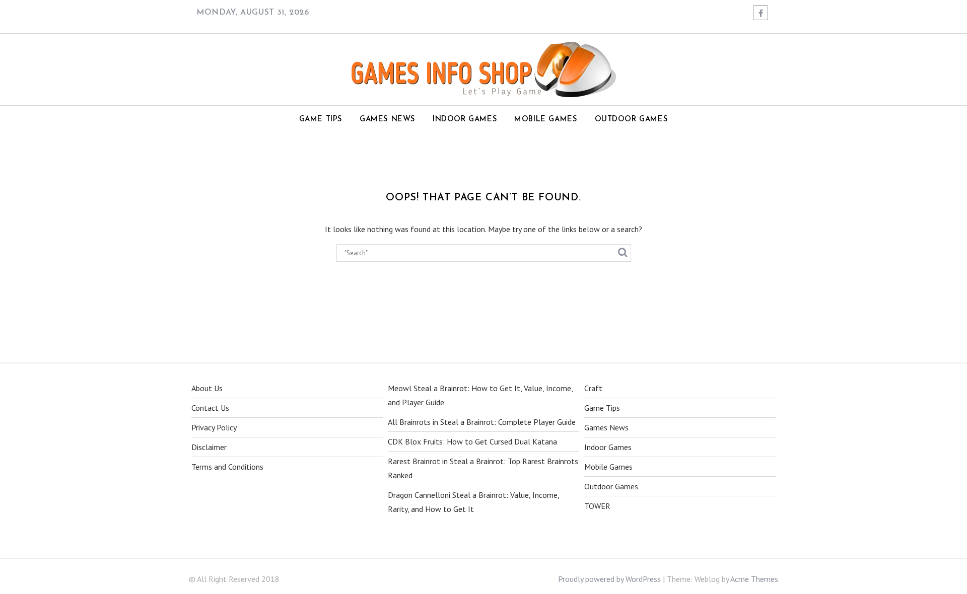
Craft (593, 388)
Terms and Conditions (227, 467)
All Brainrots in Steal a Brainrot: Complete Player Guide (482, 422)
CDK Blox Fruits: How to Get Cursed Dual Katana (472, 441)
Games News (388, 119)
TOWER (597, 506)
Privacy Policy (214, 427)
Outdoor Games (631, 119)
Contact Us (210, 408)
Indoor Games (465, 119)
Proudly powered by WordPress (609, 579)
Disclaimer (209, 447)
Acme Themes (754, 579)
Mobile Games (545, 119)
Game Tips (320, 119)
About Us (207, 388)
